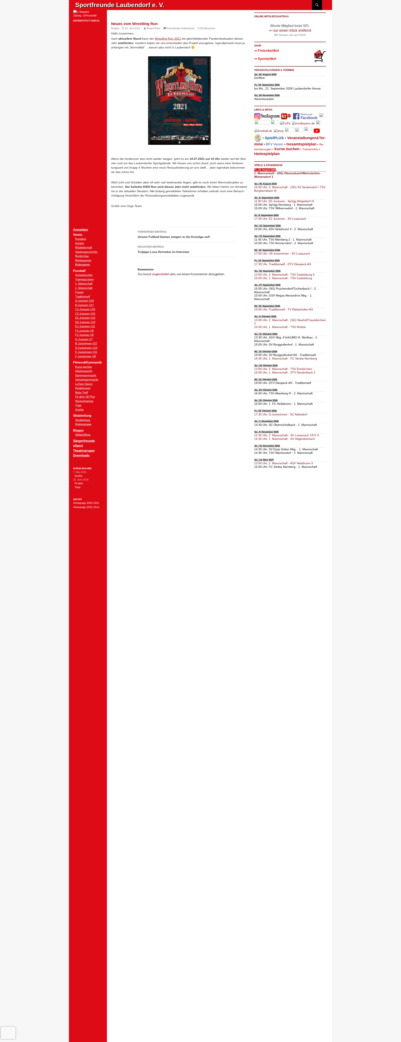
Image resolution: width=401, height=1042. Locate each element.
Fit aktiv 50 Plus (85, 396)
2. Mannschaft (84, 288)
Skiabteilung (82, 420)
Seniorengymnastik (86, 379)
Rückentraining (84, 401)
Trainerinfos (310, 149)
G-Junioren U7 (84, 339)
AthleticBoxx (83, 434)
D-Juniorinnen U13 (86, 347)
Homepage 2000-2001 (86, 503)
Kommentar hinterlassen (181, 28)
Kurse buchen (83, 366)
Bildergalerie (82, 264)
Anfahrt (79, 243)
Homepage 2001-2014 (86, 507)
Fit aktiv (79, 483)
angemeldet (160, 274)
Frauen (79, 292)
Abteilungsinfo (83, 371)
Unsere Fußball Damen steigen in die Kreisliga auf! (174, 234)
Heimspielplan (267, 154)
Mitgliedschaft (83, 247)
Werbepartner (83, 260)
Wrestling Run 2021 (168, 38)
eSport (78, 445)
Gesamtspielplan (301, 144)
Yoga (78, 405)
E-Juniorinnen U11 (86, 352)
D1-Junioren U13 (85, 317)
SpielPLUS (274, 138)
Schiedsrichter (84, 275)
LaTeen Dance (84, 384)
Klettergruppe (83, 424)
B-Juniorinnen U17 (86, 343)
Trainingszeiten (84, 279)
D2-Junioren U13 (85, 322)
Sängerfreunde (84, 441)
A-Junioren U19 (84, 300)
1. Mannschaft (84, 283)
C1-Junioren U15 (85, 309)
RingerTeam (153, 28)
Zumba (79, 409)
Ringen (115, 28)
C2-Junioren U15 (85, 313)
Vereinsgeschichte (86, 252)
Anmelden (80, 229)
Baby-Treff (81, 392)
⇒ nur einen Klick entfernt (290, 30)
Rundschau (82, 256)
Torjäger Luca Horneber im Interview (163, 249)
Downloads (81, 455)
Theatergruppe (84, 450)
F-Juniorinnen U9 (85, 356)
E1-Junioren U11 (85, 326)
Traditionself (82, 296)
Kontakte (80, 239)
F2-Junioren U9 (84, 335)
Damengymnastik (85, 375)
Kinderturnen (82, 388)
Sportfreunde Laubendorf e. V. (119, 4)
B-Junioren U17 (84, 305)
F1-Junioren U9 (84, 330)
